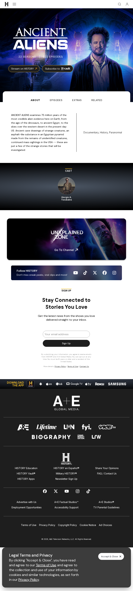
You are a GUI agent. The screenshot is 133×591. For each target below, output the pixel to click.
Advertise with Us (26, 502)
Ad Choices (105, 525)
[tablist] (66, 96)
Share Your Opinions (107, 468)
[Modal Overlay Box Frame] (66, 329)
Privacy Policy (47, 525)
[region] (66, 186)
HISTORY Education (26, 468)
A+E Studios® (106, 502)
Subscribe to (52, 68)
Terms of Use (28, 525)
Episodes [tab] (56, 100)
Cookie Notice (88, 525)
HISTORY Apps (26, 478)
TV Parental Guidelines (106, 507)
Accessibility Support (66, 507)
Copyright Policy (67, 525)
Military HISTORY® (66, 473)
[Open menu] (14, 4)
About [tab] (35, 100)
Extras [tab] (77, 100)
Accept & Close (109, 556)
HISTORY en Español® (66, 468)
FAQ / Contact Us (107, 473)
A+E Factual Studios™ (66, 502)
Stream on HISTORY (22, 68)
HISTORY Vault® (26, 473)
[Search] (119, 4)
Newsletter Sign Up (66, 478)
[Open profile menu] (127, 4)
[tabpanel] (66, 245)
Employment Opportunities (27, 507)
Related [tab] (96, 100)
